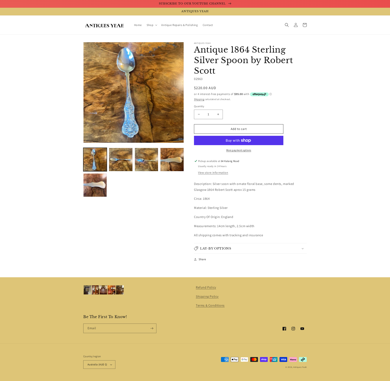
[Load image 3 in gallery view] (146, 159)
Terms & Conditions (210, 305)
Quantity (199, 106)
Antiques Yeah (300, 367)
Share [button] (202, 259)
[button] (151, 25)
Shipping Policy (207, 296)
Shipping (199, 99)
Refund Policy (206, 287)
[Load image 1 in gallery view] (95, 159)
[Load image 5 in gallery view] (95, 185)
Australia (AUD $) (97, 364)
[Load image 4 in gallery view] (172, 159)
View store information (213, 172)
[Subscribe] (151, 328)
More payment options (238, 150)
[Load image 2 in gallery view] (120, 159)
